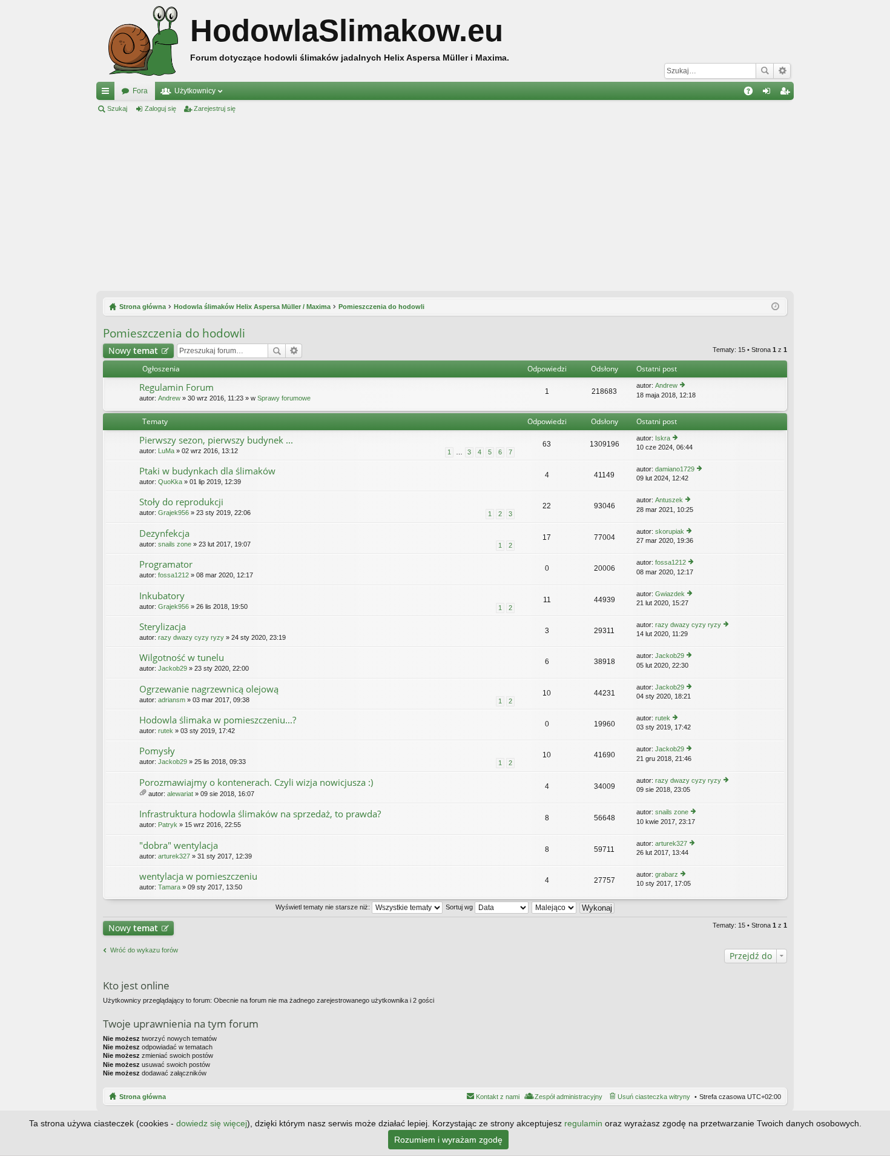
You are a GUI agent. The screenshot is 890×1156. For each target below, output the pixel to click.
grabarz (666, 874)
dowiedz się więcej (211, 1123)
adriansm (171, 699)
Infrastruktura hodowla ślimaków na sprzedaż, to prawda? (260, 814)
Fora (140, 91)
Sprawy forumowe (284, 398)
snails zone (174, 544)
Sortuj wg (460, 907)
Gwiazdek (670, 593)
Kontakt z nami (497, 1096)
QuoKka (170, 481)
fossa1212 (173, 575)
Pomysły (157, 751)
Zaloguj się (160, 108)
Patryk (167, 824)
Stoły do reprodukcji (181, 502)
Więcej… (107, 93)
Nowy (133, 350)
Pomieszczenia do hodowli (174, 333)
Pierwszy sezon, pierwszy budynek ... (216, 440)
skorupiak (669, 531)
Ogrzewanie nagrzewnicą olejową (209, 689)
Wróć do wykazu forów (144, 950)
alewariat (180, 793)
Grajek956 (173, 512)
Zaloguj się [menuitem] (769, 93)
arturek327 (174, 856)
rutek (165, 730)
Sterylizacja (162, 627)
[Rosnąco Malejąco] (555, 907)
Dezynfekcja (164, 533)
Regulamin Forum (176, 387)
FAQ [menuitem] (752, 93)
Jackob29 (172, 668)
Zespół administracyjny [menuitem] (568, 1096)
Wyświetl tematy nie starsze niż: (323, 907)
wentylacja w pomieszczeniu (198, 876)
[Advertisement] (445, 202)
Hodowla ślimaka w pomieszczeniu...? (217, 720)
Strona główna (142, 1096)
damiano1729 (674, 469)
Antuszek (669, 499)
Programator (166, 564)
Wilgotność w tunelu (181, 657)
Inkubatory (162, 596)
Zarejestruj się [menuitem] (787, 93)
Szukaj (765, 71)
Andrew (169, 398)
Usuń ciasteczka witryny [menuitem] (654, 1096)
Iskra (662, 438)
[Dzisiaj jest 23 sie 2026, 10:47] (775, 306)
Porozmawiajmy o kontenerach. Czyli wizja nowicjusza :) (256, 782)
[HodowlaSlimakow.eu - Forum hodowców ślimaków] (143, 41)
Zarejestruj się (215, 108)
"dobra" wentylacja (178, 845)
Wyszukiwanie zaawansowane (782, 71)
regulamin (583, 1123)
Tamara (169, 887)
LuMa (166, 450)
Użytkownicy (195, 91)
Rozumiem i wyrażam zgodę (448, 1139)
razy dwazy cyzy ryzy (191, 637)
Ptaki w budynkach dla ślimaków (207, 471)
